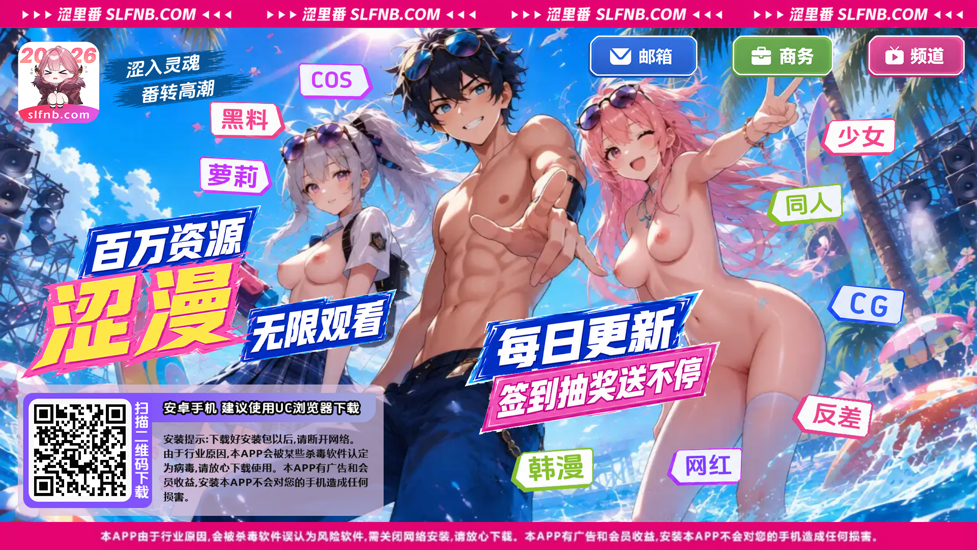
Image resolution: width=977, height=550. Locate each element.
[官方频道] (916, 56)
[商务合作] (782, 56)
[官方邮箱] (643, 56)
